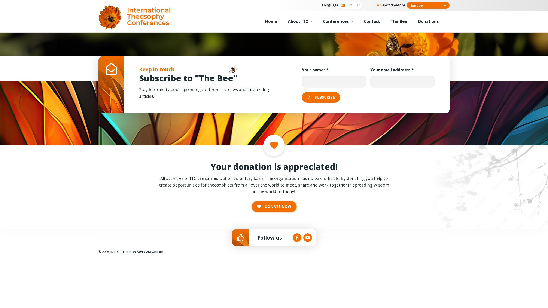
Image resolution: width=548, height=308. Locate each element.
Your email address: (391, 70)
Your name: (315, 70)
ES (350, 5)
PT (358, 5)
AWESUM (144, 252)
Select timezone (393, 5)
